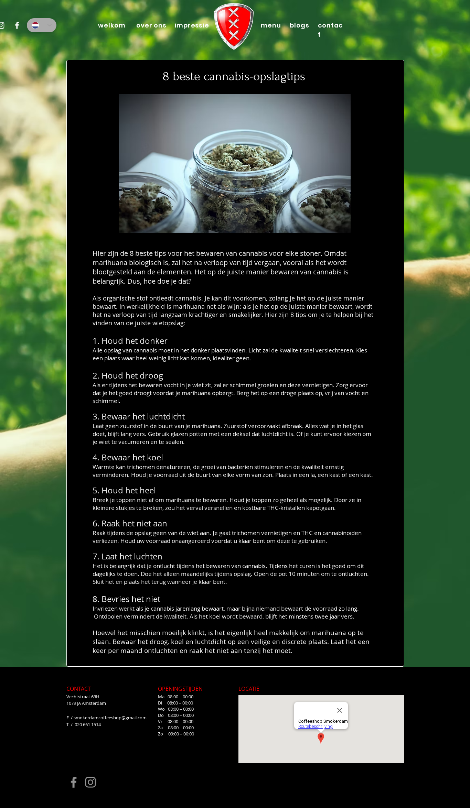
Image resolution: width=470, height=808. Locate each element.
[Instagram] (90, 782)
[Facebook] (73, 782)
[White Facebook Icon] (17, 25)
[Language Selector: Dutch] (41, 25)
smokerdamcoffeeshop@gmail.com (110, 717)
